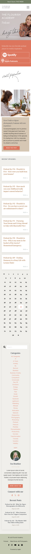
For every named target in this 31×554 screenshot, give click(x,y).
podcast (15, 422)
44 (21, 307)
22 (10, 290)
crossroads (15, 380)
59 (21, 319)
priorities (15, 427)
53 (15, 315)
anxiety (15, 363)
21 (5, 290)
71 (5, 331)
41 (4, 307)
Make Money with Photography (18, 541)
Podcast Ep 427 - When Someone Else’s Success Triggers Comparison (15, 513)
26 (5, 294)
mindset (15, 406)
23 (15, 290)
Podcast (6, 541)
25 (26, 290)
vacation (15, 441)
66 (4, 327)
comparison (15, 377)
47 (10, 311)
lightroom (15, 401)
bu (15, 366)
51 (5, 315)
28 (15, 294)
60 (26, 319)
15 (26, 282)
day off (15, 382)
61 (4, 323)
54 (21, 315)
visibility (15, 443)
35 (26, 298)
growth (15, 396)
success (15, 434)
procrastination (15, 429)
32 (10, 298)
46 (4, 311)
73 (15, 331)
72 (10, 331)
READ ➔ (25, 178)
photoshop (15, 420)
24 (21, 290)
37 (10, 302)
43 (15, 307)
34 (21, 298)
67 (10, 327)
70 (26, 327)
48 (15, 311)
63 (15, 323)
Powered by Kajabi (15, 549)
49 (21, 311)
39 (21, 302)
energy (15, 387)
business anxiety (15, 373)
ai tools (15, 361)
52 (10, 315)
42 (10, 307)
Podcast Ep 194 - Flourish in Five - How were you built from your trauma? (15, 171)
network (15, 413)
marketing (15, 403)
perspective (15, 415)
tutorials (15, 439)
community (15, 375)
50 (26, 311)
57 (10, 319)
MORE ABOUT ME (15, 486)
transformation (15, 436)
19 (21, 286)
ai (15, 359)
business (15, 370)
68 (15, 327)
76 (13, 335)
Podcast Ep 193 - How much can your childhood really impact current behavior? (14, 189)
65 (26, 323)
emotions (15, 384)
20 (26, 286)
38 (15, 302)
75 (26, 331)
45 (26, 307)
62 (10, 323)
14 (21, 282)
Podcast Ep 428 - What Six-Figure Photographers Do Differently (15, 505)
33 (15, 298)
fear (15, 392)
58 (15, 319)
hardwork (15, 399)
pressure (15, 424)
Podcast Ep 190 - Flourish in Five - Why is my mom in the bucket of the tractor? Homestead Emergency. (14, 242)
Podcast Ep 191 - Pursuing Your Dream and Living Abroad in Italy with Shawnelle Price (15, 223)
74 (21, 331)
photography (15, 417)
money (15, 408)
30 (26, 294)
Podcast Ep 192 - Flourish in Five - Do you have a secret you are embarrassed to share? (15, 206)
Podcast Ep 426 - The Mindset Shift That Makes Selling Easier (16, 521)
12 (10, 282)
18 (15, 286)
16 (5, 286)
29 (21, 294)
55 (26, 315)
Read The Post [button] (11, 148)
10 (25, 278)
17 (10, 286)
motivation (15, 410)
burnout (15, 368)
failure (15, 389)
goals (15, 394)
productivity (15, 431)
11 (5, 282)
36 (5, 302)
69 (21, 327)
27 (10, 294)
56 (5, 319)
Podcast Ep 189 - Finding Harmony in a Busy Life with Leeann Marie (14, 260)
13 (15, 282)
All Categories (15, 356)
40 (26, 302)
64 (21, 323)
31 (5, 298)
